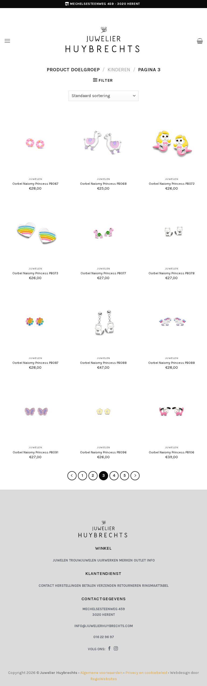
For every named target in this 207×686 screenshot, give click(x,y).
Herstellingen (68, 586)
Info (151, 560)
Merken (126, 560)
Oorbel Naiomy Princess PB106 (171, 452)
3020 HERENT (103, 615)
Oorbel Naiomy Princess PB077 (103, 273)
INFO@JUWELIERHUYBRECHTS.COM (103, 626)
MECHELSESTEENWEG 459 (103, 609)
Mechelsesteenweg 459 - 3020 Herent (105, 4)
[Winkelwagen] (200, 41)
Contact (46, 586)
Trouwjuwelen (82, 560)
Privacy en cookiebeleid (146, 672)
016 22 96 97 (103, 637)
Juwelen (60, 560)
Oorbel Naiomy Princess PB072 (172, 184)
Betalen (89, 586)
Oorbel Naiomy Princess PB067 (35, 184)
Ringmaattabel (155, 586)
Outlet (140, 560)
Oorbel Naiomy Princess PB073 (35, 273)
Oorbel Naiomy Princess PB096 (103, 452)
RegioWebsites (103, 679)
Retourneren (129, 586)
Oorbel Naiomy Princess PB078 (172, 273)
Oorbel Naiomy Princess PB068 (103, 184)
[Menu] (7, 40)
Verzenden (106, 586)
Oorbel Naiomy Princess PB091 (35, 452)
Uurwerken (107, 560)
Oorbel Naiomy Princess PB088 (103, 363)
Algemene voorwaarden (101, 672)
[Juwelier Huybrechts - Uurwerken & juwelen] (103, 41)
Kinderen (119, 70)
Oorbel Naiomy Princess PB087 (35, 363)
